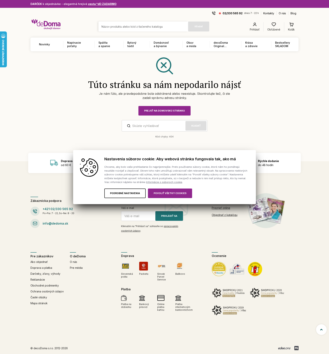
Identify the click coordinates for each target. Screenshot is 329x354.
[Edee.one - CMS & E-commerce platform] (284, 348)
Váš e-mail (127, 208)
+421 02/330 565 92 (58, 209)
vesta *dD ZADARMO (102, 4)
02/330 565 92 (233, 13)
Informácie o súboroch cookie (164, 182)
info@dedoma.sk (55, 223)
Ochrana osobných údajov (47, 291)
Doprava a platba (41, 267)
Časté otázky (38, 297)
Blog (293, 13)
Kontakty (268, 13)
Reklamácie (37, 279)
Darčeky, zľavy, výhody (45, 273)
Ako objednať (39, 261)
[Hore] (321, 329)
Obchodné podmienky (44, 285)
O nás (282, 13)
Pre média (76, 267)
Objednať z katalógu (224, 215)
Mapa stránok (39, 303)
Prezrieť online (221, 208)
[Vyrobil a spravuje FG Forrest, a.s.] (296, 348)
